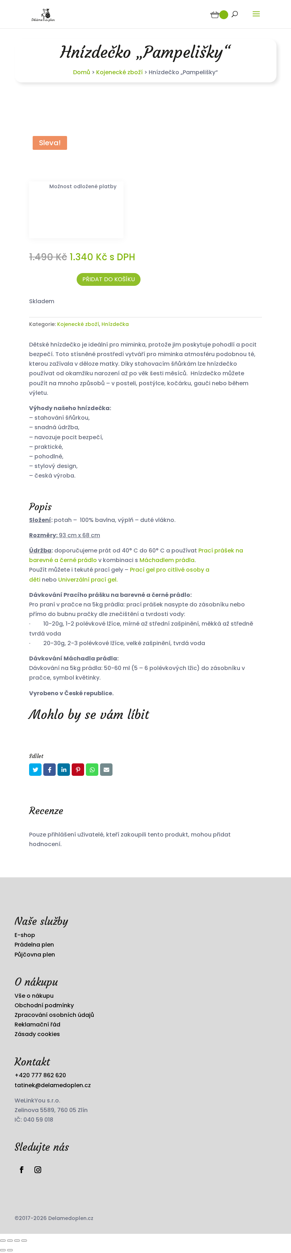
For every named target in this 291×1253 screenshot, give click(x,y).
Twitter (35, 769)
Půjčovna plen (35, 954)
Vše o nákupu (34, 996)
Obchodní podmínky (44, 1005)
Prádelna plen (34, 945)
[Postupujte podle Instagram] (37, 1170)
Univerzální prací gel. (87, 580)
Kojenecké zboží (119, 72)
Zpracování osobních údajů (54, 1015)
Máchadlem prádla (166, 560)
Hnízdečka (115, 324)
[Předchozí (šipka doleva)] (3, 1250)
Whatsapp (92, 769)
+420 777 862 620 (40, 1075)
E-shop (25, 935)
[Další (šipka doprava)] (10, 1250)
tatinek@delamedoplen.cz (53, 1085)
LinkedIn (63, 769)
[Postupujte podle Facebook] (21, 1170)
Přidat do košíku (108, 279)
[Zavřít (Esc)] (24, 1241)
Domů (81, 72)
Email (106, 769)
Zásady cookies (37, 1034)
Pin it (78, 769)
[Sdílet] (17, 1241)
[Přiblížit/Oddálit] (3, 1241)
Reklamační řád (37, 1024)
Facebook (49, 769)
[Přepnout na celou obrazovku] (10, 1241)
